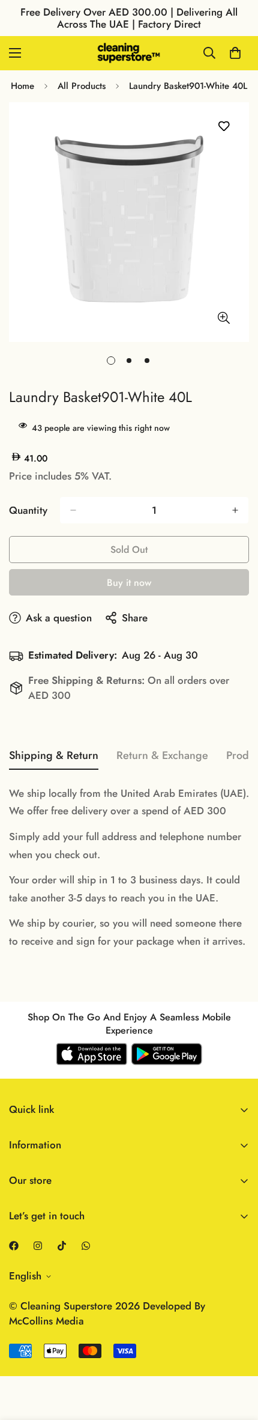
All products (82, 86)
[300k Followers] (14, 1246)
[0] (235, 53)
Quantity (28, 510)
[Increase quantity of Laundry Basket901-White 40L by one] (235, 510)
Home (22, 86)
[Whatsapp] (86, 1246)
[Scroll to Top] (236, 1356)
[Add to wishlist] (223, 126)
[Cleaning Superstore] (129, 53)
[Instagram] (38, 1246)
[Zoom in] (223, 317)
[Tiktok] (62, 1246)
